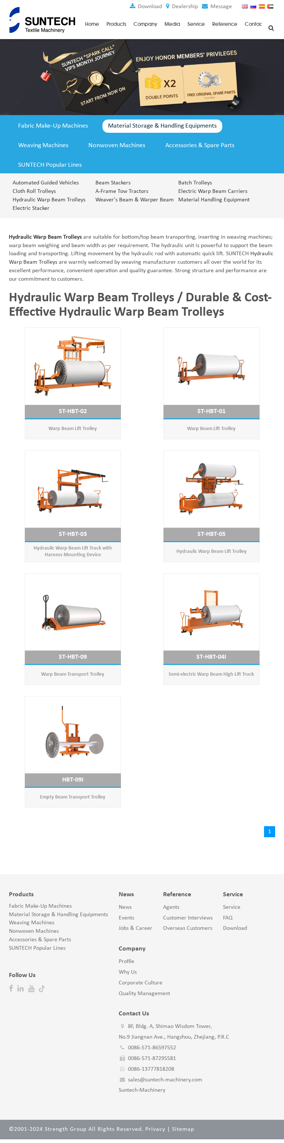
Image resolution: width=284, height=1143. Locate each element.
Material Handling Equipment (214, 200)
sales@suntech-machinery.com (165, 1080)
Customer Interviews (188, 918)
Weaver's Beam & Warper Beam (132, 200)
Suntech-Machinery (142, 1090)
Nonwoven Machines (116, 145)
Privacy (155, 1129)
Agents (171, 907)
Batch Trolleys (195, 183)
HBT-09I (73, 779)
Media (172, 24)
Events (126, 918)
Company (145, 24)
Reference (224, 24)
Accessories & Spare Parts (199, 145)
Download (149, 7)
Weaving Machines (43, 145)
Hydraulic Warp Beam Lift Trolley (211, 551)
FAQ (228, 918)
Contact (254, 24)
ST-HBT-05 (211, 534)
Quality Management (144, 994)
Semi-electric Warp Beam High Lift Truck (211, 674)
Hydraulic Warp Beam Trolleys (49, 200)
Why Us (128, 972)
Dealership (184, 7)
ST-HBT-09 (73, 657)
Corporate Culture (140, 983)
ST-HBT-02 (73, 411)
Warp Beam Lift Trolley (72, 429)
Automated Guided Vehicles (46, 183)
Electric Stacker (31, 208)
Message (220, 7)
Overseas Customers (187, 928)
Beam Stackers (113, 183)
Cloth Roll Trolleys (34, 191)
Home (92, 24)
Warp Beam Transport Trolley (72, 674)
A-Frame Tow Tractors (121, 191)
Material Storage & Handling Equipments (162, 125)
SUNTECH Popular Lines (50, 165)
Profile (126, 961)
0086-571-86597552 (152, 1048)
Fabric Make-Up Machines (53, 125)
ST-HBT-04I (211, 657)
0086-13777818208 (151, 1069)
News (125, 907)
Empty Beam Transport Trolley (72, 797)
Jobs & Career (135, 928)
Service (196, 24)
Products (116, 24)
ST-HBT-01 (211, 411)
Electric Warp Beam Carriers (212, 191)
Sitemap (183, 1129)
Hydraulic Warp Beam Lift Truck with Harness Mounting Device (73, 551)
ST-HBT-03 (73, 534)
